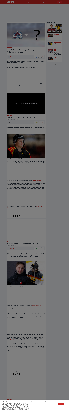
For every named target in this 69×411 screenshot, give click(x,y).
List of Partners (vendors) (35, 405)
